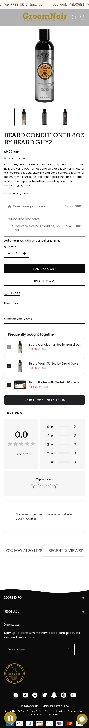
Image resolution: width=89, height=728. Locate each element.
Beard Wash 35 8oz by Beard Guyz (53, 363)
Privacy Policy (34, 711)
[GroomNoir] (44, 17)
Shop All (11, 611)
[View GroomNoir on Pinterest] (63, 695)
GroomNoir (36, 705)
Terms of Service (55, 711)
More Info (13, 597)
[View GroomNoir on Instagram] (16, 695)
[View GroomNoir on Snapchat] (54, 695)
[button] (74, 17)
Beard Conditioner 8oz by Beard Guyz (55, 345)
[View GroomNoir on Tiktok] (25, 695)
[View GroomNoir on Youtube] (73, 695)
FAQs (21, 711)
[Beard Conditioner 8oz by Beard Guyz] (23, 117)
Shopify (63, 705)
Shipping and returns (18, 319)
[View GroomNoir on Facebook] (35, 695)
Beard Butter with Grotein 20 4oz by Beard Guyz (55, 382)
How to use (11, 303)
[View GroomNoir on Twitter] (44, 695)
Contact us (51, 714)
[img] (21, 444)
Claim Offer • (44, 400)
